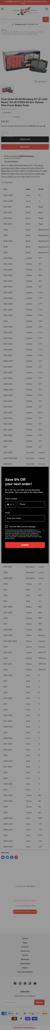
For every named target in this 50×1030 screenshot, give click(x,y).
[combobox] (10, 504)
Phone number (11, 499)
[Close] (46, 469)
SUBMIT (25, 545)
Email (7, 513)
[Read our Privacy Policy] (43, 530)
